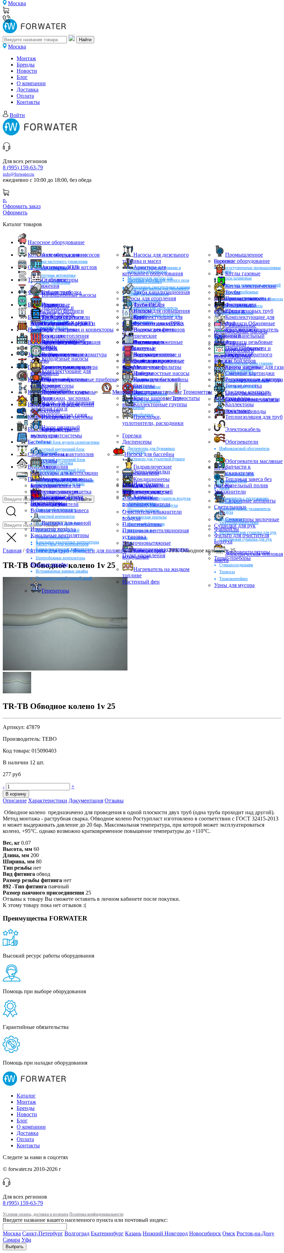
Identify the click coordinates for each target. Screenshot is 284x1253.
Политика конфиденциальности (96, 1214)
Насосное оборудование (56, 242)
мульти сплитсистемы (56, 435)
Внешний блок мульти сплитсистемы (67, 442)
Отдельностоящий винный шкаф (64, 578)
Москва (17, 3)
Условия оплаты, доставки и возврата (35, 1214)
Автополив (55, 467)
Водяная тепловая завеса (59, 510)
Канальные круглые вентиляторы (64, 548)
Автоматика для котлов (69, 267)
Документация (86, 800)
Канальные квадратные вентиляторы (67, 542)
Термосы (227, 571)
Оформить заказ (22, 206)
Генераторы (55, 591)
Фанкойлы (226, 529)
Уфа (26, 1240)
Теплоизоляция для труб (254, 417)
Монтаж (26, 58)
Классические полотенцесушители (54, 501)
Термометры (197, 392)
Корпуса (143, 354)
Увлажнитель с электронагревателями (238, 521)
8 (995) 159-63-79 (23, 167)
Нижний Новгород (165, 1233)
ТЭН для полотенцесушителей (147, 488)
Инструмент (56, 417)
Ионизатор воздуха (53, 529)
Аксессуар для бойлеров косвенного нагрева (59, 326)
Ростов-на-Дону (255, 1233)
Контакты (28, 102)
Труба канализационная (161, 292)
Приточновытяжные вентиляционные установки (155, 546)
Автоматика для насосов (71, 255)
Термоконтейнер (233, 578)
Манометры (126, 392)
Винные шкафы (49, 564)
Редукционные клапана (253, 379)
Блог (22, 77)
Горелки (223, 261)
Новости (27, 71)
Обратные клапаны (64, 379)
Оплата (25, 96)
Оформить (15, 212)
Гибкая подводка (61, 292)
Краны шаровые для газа (254, 367)
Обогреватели (241, 442)
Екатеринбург (107, 1233)
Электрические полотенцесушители (146, 501)
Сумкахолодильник (236, 564)
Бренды (26, 65)
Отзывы (114, 800)
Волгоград (76, 1233)
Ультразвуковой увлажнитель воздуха (244, 510)
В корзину (16, 794)
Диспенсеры (137, 442)
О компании (31, 83)
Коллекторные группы (160, 404)
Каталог (26, 1096)
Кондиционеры (151, 479)
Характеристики (47, 800)
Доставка (27, 89)
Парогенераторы (142, 524)
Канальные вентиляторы (59, 535)
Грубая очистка (60, 354)
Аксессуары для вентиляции (64, 473)
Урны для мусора (234, 585)
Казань (133, 1233)
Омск (228, 1233)
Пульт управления (143, 555)
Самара (11, 1240)
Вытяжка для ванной (66, 523)
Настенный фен (141, 582)
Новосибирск (205, 1233)
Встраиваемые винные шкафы (62, 571)
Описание (15, 800)
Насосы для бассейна (149, 454)
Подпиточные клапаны (160, 379)
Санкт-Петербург (42, 1233)
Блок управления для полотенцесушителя (55, 488)
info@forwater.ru (18, 174)
